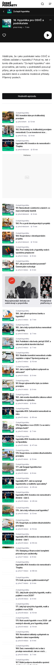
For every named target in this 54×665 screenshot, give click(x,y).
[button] (42, 4)
